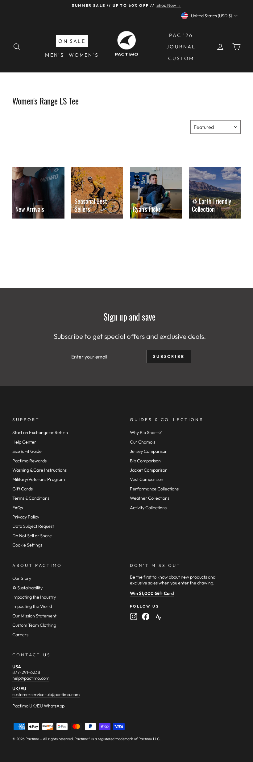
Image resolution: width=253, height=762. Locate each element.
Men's (54, 55)
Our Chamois (142, 442)
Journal (181, 46)
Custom (181, 58)
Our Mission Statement (34, 616)
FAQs (17, 507)
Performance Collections (154, 489)
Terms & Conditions (30, 498)
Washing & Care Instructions (39, 470)
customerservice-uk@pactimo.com (46, 694)
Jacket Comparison (149, 470)
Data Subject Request (33, 526)
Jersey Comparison (149, 451)
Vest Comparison (146, 479)
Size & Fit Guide (27, 451)
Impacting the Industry (34, 597)
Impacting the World (32, 606)
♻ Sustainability (27, 588)
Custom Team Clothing (34, 625)
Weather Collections (149, 498)
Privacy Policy (25, 517)
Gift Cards (22, 489)
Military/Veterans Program (38, 479)
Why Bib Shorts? (146, 432)
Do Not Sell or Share (32, 536)
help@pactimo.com (30, 678)
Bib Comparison (145, 461)
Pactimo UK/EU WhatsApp (38, 706)
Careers (20, 634)
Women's (83, 55)
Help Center (24, 442)
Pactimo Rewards (29, 461)
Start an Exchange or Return (40, 432)
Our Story (21, 578)
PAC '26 (181, 35)
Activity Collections (148, 507)
